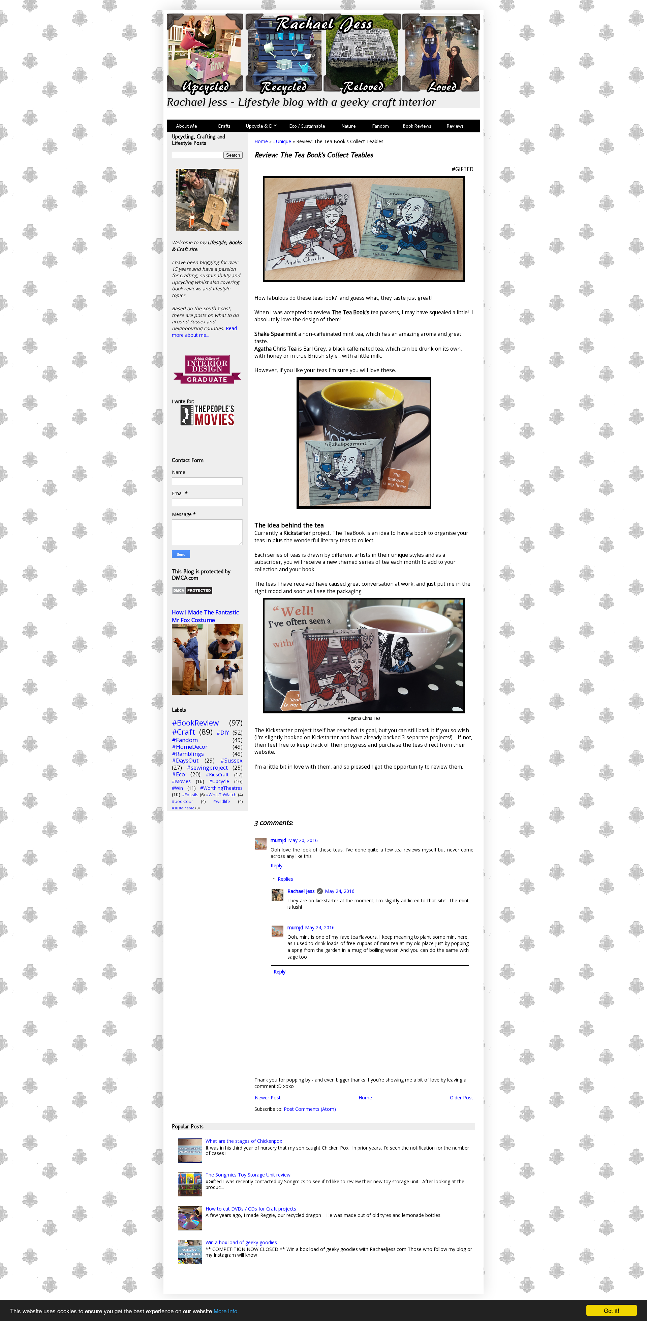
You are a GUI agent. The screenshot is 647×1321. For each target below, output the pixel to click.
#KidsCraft (217, 774)
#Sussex (231, 760)
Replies (285, 879)
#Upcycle (219, 781)
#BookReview (195, 722)
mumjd (278, 840)
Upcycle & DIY (262, 126)
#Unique (282, 141)
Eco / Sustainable (308, 126)
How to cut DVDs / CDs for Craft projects (251, 1208)
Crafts (223, 126)
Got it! (611, 1310)
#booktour (182, 801)
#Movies (181, 781)
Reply (276, 865)
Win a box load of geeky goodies (241, 1242)
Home (261, 141)
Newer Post (268, 1097)
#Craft (183, 732)
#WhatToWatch (221, 795)
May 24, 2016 (340, 891)
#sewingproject (207, 767)
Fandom (381, 126)
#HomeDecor (190, 746)
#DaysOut (185, 760)
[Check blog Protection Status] (192, 592)
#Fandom (185, 740)
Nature (348, 126)
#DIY (222, 732)
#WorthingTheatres (221, 788)
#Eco (178, 774)
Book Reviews (417, 126)
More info (225, 1311)
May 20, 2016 (303, 840)
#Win (177, 788)
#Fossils (190, 795)
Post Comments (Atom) (310, 1109)
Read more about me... (204, 331)
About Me (186, 126)
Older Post (461, 1097)
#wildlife (221, 801)
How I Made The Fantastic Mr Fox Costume (205, 616)
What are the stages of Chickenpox (244, 1141)
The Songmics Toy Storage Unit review (248, 1174)
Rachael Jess (301, 891)
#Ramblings (188, 754)
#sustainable (183, 807)
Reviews (454, 126)
